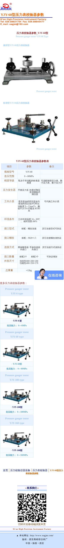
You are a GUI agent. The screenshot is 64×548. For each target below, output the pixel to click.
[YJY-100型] (17, 404)
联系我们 (32, 488)
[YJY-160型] (17, 447)
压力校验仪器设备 (20, 470)
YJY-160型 (17, 450)
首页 (5, 470)
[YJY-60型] (17, 361)
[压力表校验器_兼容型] (30, 86)
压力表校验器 (40, 470)
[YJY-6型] (17, 317)
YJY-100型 (17, 407)
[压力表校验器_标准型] (30, 144)
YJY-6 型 (17, 321)
